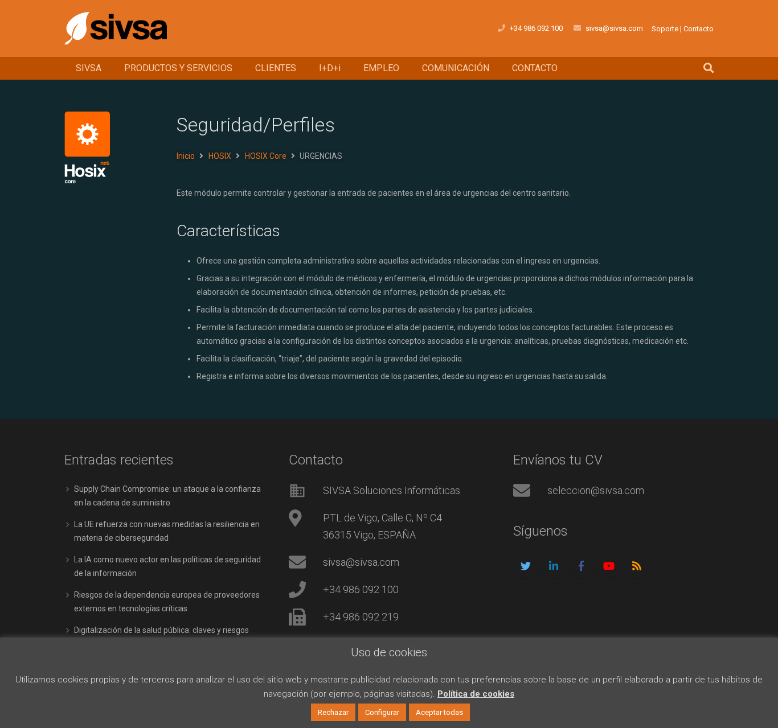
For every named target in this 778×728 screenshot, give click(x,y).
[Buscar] (708, 68)
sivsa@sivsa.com (614, 28)
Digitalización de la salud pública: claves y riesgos (161, 630)
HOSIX (219, 156)
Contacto (698, 28)
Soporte (665, 28)
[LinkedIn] (554, 566)
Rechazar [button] (333, 712)
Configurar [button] (382, 712)
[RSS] (636, 566)
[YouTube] (609, 566)
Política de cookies (475, 694)
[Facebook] (581, 566)
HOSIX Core (265, 156)
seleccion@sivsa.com (595, 490)
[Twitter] (526, 566)
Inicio (186, 156)
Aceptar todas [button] (439, 712)
